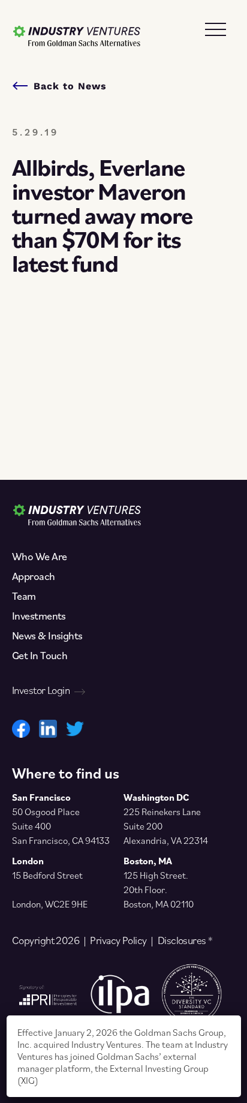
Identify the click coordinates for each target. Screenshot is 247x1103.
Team (24, 596)
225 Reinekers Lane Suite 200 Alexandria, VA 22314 (165, 826)
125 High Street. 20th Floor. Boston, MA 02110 (158, 889)
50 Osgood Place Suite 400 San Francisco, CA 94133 (61, 826)
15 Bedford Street (47, 875)
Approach (33, 576)
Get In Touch (39, 655)
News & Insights (47, 635)
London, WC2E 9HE (50, 904)
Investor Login (41, 690)
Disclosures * (185, 940)
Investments (39, 616)
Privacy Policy (118, 940)
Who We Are (39, 556)
